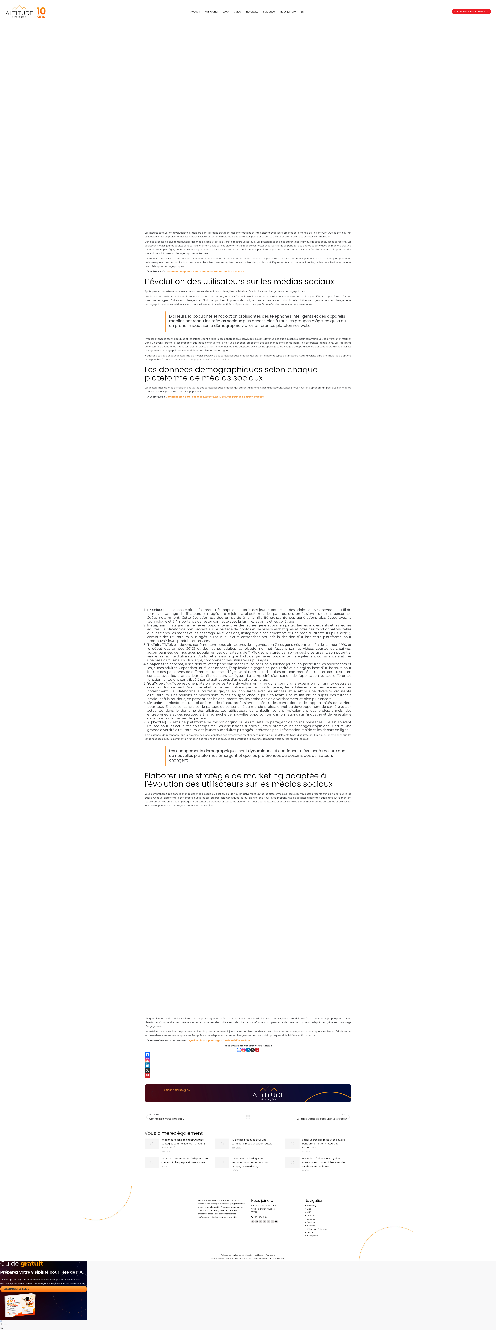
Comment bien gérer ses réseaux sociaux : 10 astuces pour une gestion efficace (215, 396)
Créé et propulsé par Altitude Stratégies (268, 1258)
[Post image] (152, 1144)
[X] (252, 1050)
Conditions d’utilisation (254, 1255)
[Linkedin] (248, 1050)
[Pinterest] (257, 1050)
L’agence (311, 1219)
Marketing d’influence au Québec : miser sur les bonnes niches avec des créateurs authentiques (323, 1162)
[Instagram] (243, 1050)
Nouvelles (311, 1226)
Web (309, 1209)
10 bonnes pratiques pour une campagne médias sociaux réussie (252, 1141)
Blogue (310, 1232)
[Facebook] (239, 1050)
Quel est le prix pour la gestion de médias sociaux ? (220, 1040)
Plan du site (270, 1255)
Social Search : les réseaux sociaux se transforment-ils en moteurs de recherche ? (323, 1143)
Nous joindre (312, 1236)
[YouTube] (276, 1221)
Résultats (311, 1215)
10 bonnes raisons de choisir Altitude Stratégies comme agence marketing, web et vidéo (183, 1143)
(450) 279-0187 (260, 1217)
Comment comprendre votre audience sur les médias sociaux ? (205, 271)
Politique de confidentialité (232, 1255)
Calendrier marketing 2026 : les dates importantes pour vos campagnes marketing (250, 1162)
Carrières (311, 1222)
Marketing (311, 1205)
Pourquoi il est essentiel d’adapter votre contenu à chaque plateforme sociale (184, 1160)
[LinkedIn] (260, 1221)
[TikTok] (268, 1221)
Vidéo (309, 1212)
